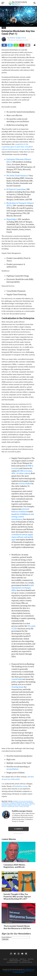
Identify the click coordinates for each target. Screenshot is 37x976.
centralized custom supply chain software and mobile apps (22, 537)
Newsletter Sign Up (15, 960)
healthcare (16, 805)
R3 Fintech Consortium (16, 189)
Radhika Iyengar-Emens (18, 38)
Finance (10, 805)
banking (15, 801)
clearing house (17, 687)
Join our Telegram (12, 962)
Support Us (23, 959)
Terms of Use (11, 970)
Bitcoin (21, 801)
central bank (16, 679)
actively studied (24, 483)
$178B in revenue (25, 471)
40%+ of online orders (20, 473)
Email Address (7, 937)
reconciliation (12, 769)
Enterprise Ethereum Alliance (18, 804)
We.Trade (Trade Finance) (17, 175)
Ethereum (32, 804)
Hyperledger (12, 219)
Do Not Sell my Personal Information (23, 971)
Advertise (31, 959)
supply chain (19, 806)
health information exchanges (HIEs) (22, 588)
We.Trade (26, 806)
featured (4, 805)
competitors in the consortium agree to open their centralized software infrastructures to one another (17, 146)
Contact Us (25, 960)
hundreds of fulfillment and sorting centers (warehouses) (22, 516)
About (5, 959)
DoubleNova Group (20, 786)
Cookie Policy (20, 970)
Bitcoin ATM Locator (26, 962)
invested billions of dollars (20, 510)
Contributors (13, 959)
